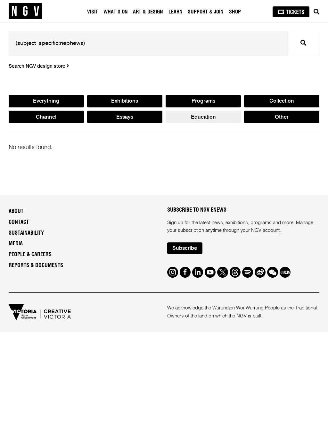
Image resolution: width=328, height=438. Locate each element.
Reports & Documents (36, 265)
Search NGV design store (38, 66)
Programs (203, 101)
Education (203, 117)
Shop (235, 11)
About (16, 211)
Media (16, 243)
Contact (19, 222)
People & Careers (30, 254)
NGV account (265, 230)
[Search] (316, 12)
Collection (281, 101)
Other (282, 117)
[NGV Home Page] (25, 11)
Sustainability (26, 233)
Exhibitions (124, 101)
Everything (46, 101)
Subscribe (184, 248)
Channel (46, 117)
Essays (124, 117)
